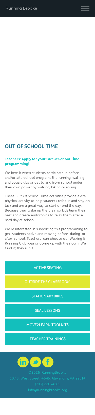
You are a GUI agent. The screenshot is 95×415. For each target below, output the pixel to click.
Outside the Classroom (47, 281)
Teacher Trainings (48, 338)
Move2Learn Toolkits (47, 324)
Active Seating (48, 267)
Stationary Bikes (47, 296)
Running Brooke (21, 8)
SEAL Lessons (47, 310)
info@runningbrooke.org (47, 390)
